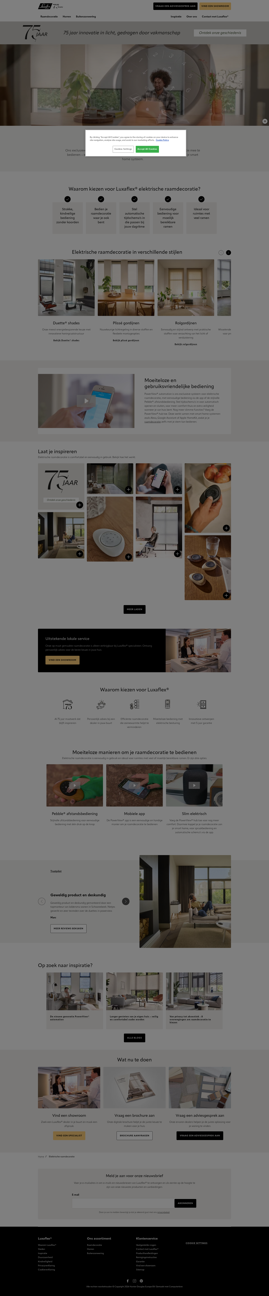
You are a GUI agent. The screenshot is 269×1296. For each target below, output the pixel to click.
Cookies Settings (123, 149)
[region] (135, 143)
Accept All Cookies (147, 149)
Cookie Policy (162, 140)
